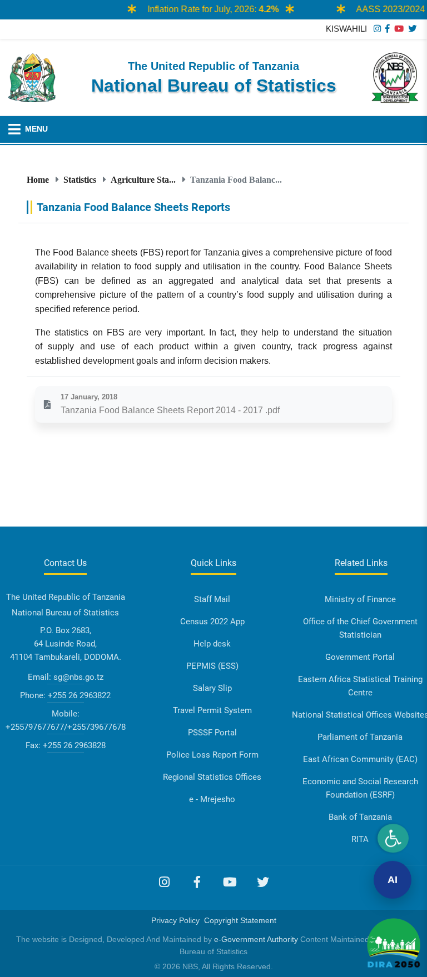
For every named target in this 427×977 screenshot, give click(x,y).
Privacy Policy (175, 920)
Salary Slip (212, 688)
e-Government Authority (256, 939)
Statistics (79, 179)
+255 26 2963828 (74, 745)
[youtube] (399, 29)
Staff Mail (212, 599)
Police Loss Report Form (212, 755)
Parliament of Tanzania (360, 737)
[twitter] (412, 29)
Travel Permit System (212, 710)
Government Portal (360, 657)
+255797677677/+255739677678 (66, 727)
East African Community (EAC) (360, 759)
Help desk (212, 644)
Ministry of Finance (360, 599)
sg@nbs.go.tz (78, 677)
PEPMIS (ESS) (212, 666)
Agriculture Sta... (143, 179)
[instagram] (377, 29)
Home (38, 179)
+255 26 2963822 (79, 695)
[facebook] (387, 29)
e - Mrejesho (212, 799)
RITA (360, 839)
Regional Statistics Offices (212, 777)
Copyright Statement (240, 920)
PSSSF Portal (212, 733)
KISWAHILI (346, 28)
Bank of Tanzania (360, 817)
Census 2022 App (212, 622)
